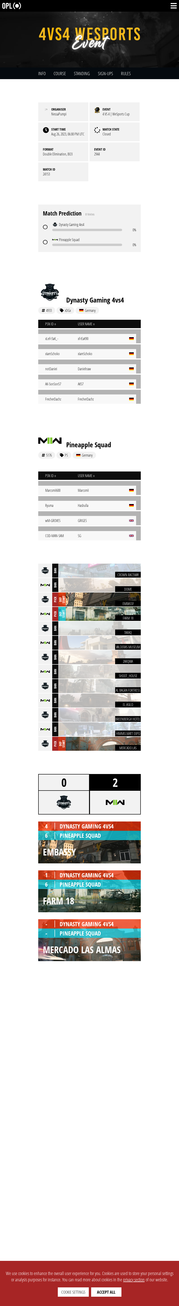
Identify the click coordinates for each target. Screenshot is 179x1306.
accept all (106, 1292)
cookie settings (73, 1292)
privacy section (134, 1279)
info (42, 73)
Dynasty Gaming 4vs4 (95, 300)
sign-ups (105, 73)
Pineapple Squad (88, 444)
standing (82, 73)
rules (126, 73)
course (60, 73)
